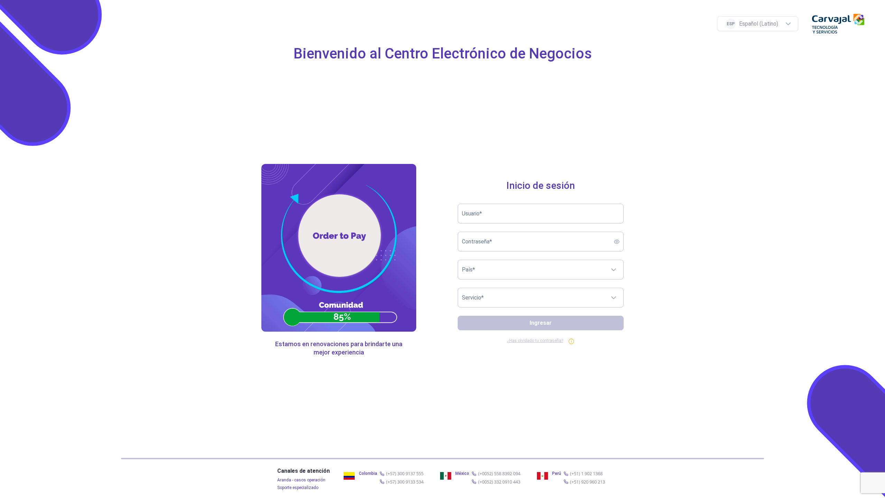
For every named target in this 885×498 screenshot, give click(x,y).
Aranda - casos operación (301, 480)
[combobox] (750, 24)
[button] (791, 24)
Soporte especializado (297, 488)
